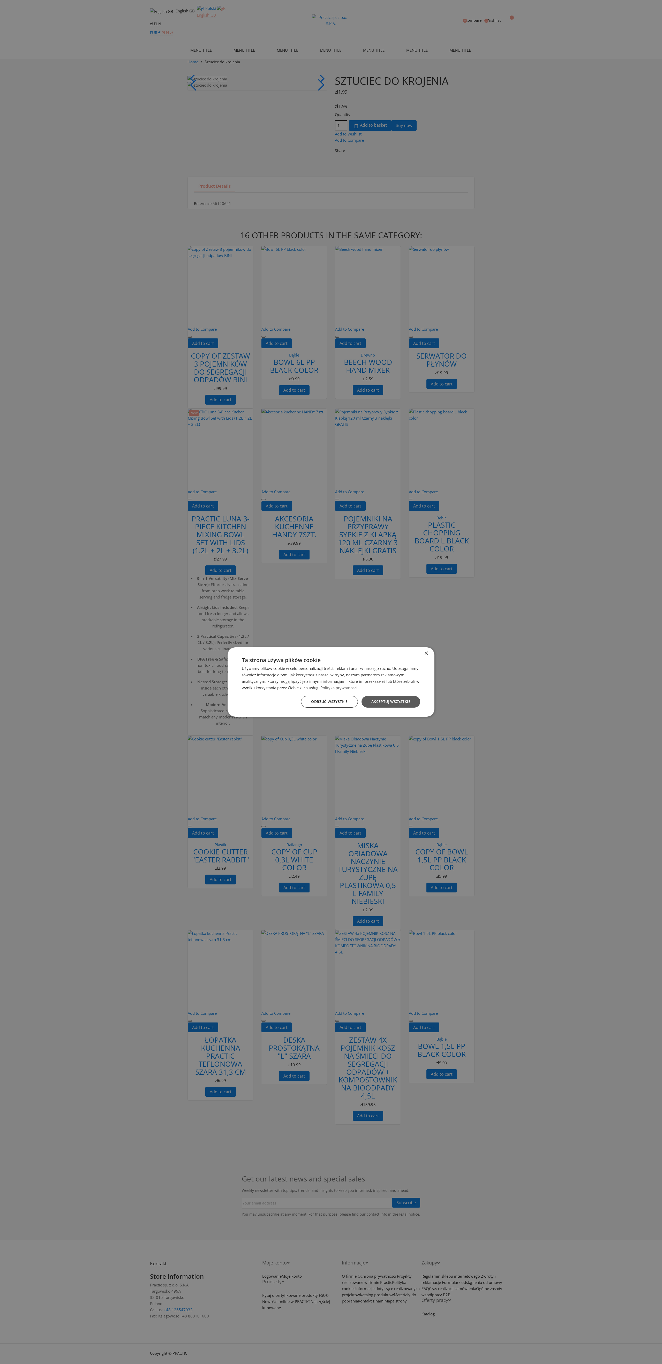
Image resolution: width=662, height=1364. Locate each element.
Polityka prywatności (338, 687)
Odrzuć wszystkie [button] (329, 701)
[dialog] (331, 682)
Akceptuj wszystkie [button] (390, 701)
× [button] (426, 653)
